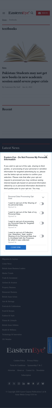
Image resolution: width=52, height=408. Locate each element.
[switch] (42, 203)
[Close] (46, 157)
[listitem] (26, 197)
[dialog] (26, 204)
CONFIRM (16, 247)
